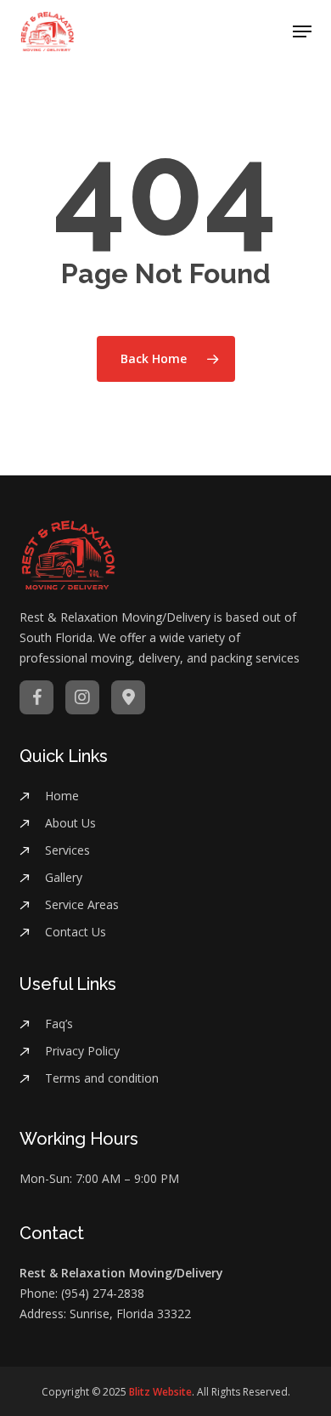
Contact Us (75, 932)
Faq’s (59, 1023)
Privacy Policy (82, 1051)
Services (67, 850)
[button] (302, 31)
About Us (70, 823)
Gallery (63, 877)
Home (62, 796)
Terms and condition (102, 1078)
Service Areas (82, 904)
